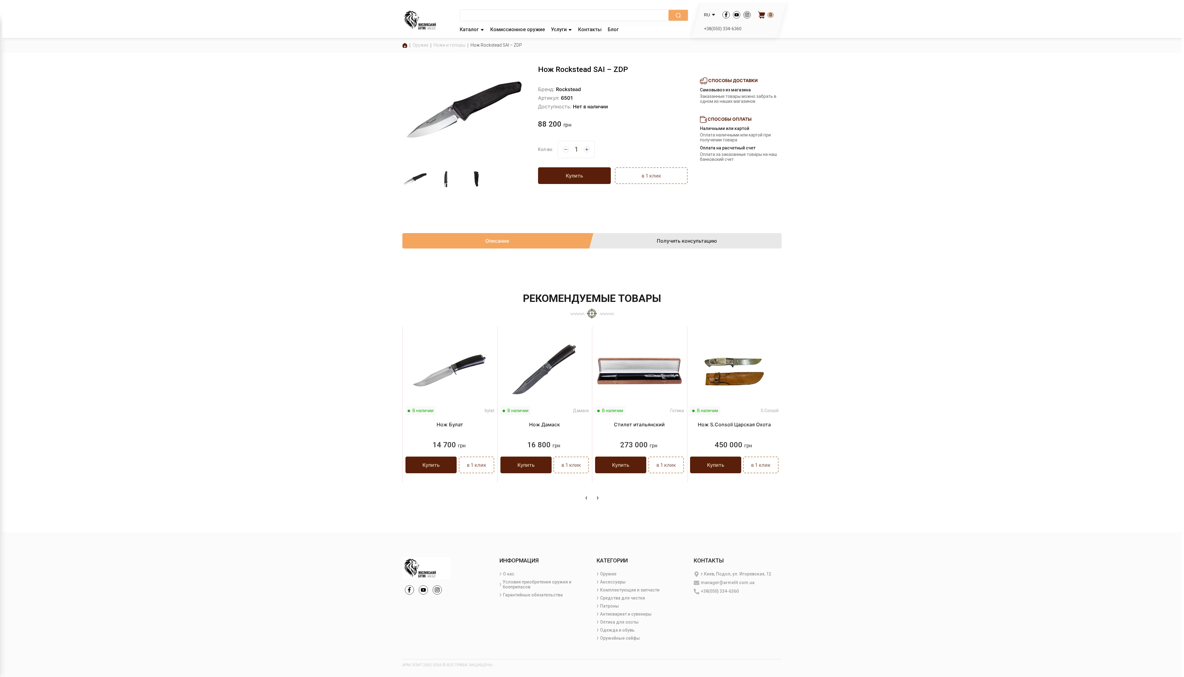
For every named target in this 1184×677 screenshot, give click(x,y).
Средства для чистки (622, 598)
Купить (574, 176)
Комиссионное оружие (517, 29)
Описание (497, 241)
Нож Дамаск (544, 424)
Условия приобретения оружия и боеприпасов (537, 584)
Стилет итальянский (639, 424)
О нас (508, 573)
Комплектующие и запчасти (630, 589)
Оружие (420, 45)
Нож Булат (450, 424)
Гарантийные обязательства (533, 594)
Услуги (559, 29)
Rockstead (568, 89)
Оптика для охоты (619, 622)
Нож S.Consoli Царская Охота (734, 424)
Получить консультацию (687, 241)
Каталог (469, 29)
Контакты (590, 29)
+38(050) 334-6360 (723, 28)
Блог (613, 29)
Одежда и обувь (617, 630)
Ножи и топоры (449, 45)
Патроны (609, 606)
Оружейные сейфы (620, 638)
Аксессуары (613, 581)
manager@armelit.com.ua (727, 582)
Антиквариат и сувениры (626, 614)
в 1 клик (651, 176)
